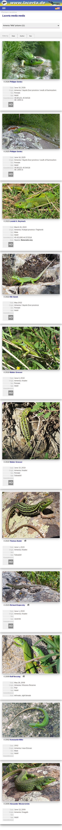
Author (22, 36)
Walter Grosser (16, 372)
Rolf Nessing (15, 677)
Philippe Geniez (16, 82)
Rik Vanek (14, 297)
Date (13, 36)
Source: (23, 240)
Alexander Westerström (20, 804)
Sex (30, 36)
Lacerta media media (13, 15)
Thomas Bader (16, 541)
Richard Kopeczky (17, 605)
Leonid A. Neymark (18, 221)
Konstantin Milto (16, 740)
